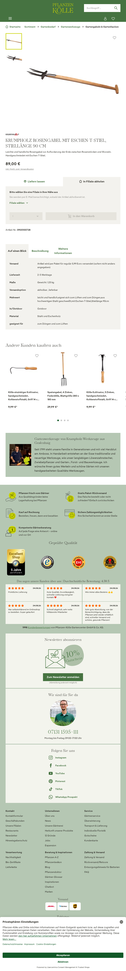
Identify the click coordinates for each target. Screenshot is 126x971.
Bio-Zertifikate (13, 862)
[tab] (34, 181)
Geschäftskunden (15, 820)
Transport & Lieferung (95, 825)
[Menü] (10, 18)
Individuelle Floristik (95, 830)
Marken (49, 891)
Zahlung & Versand (94, 857)
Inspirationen (52, 881)
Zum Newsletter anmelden (63, 677)
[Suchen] (115, 8)
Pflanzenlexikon (53, 862)
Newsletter (11, 835)
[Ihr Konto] (105, 19)
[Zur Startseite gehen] (63, 8)
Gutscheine (90, 835)
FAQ (86, 872)
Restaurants (12, 830)
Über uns (49, 815)
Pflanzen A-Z (51, 857)
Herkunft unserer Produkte (59, 830)
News (48, 820)
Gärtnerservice (92, 815)
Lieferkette (11, 867)
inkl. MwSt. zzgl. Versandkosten (20, 169)
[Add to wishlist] (37, 356)
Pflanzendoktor (53, 872)
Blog (47, 867)
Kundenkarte (91, 840)
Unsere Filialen (13, 825)
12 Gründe (50, 835)
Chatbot (49, 886)
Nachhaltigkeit (13, 857)
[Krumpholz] (63, 134)
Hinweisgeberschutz (16, 840)
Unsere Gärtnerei (54, 825)
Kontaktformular (14, 815)
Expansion (50, 845)
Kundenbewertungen (39, 627)
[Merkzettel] (113, 19)
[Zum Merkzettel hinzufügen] (114, 38)
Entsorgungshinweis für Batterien (102, 867)
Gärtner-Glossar (53, 876)
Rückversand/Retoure (96, 862)
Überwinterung (92, 820)
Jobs (47, 840)
